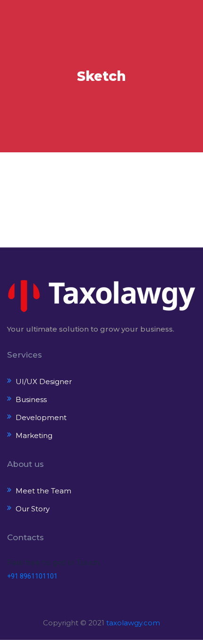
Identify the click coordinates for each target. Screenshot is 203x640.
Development (41, 417)
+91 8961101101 (32, 576)
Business (31, 399)
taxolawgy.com (133, 622)
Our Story (33, 508)
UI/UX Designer (44, 381)
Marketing (34, 435)
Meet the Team (43, 490)
